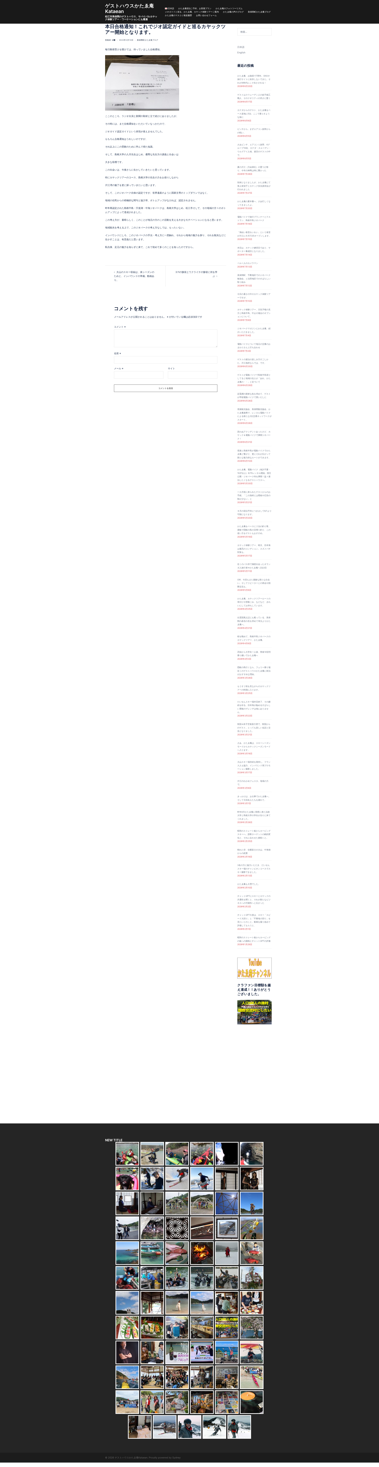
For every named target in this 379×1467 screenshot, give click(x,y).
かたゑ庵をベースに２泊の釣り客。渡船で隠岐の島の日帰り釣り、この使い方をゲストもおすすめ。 (253, 529)
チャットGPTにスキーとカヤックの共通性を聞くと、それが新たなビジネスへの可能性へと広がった (253, 899)
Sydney (176, 1457)
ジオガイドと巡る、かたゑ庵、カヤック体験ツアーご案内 (192, 11)
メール (118, 368)
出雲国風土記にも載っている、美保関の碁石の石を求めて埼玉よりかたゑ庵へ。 (253, 621)
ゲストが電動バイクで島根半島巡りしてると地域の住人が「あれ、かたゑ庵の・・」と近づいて (253, 378)
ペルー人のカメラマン (247, 263)
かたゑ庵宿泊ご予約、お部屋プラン (194, 8)
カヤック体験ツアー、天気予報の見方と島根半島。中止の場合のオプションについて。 (253, 313)
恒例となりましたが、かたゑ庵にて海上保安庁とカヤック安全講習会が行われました (253, 186)
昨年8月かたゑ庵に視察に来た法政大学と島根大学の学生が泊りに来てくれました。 (253, 815)
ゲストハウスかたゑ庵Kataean (129, 8)
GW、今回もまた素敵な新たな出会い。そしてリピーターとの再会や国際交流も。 (253, 583)
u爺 (113, 40)
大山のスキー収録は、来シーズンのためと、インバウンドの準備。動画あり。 (134, 276)
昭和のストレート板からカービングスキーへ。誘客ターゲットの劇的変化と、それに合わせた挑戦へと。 (253, 834)
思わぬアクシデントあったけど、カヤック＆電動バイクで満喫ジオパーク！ (253, 435)
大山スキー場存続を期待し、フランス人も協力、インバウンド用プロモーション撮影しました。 (253, 765)
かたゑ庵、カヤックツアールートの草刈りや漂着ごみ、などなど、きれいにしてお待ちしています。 (253, 602)
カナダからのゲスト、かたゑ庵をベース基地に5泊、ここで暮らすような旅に (253, 113)
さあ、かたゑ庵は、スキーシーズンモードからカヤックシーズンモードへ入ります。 (253, 746)
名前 (117, 353)
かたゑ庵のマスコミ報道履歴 (178, 15)
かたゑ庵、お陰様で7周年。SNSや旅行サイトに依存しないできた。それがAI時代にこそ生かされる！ (253, 79)
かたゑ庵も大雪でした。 (248, 884)
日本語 (240, 47)
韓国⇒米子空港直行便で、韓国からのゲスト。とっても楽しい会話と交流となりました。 (253, 727)
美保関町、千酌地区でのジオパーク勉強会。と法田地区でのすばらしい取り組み (253, 278)
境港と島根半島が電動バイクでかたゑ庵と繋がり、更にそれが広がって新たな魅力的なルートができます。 (253, 454)
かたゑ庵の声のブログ (233, 11)
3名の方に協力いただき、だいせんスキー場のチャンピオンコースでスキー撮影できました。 (253, 868)
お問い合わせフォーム (206, 15)
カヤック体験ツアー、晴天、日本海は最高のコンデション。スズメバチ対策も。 (253, 548)
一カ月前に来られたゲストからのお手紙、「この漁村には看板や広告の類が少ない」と (253, 495)
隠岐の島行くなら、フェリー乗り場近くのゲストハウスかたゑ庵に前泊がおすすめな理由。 (253, 670)
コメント (120, 326)
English (241, 52)
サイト (171, 368)
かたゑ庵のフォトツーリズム (229, 8)
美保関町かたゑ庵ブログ (259, 11)
